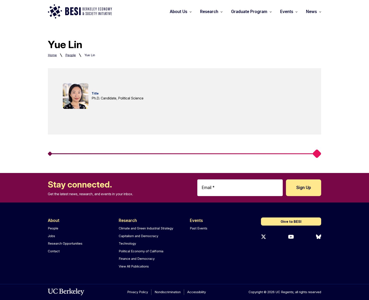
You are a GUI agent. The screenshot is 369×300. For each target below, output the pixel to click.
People (70, 55)
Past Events (198, 228)
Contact (54, 251)
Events (196, 220)
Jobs (51, 236)
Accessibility (196, 292)
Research (128, 220)
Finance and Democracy (137, 259)
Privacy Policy (137, 292)
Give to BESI (291, 221)
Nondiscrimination (168, 292)
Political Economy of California (141, 251)
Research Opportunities (65, 243)
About (53, 220)
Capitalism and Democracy (138, 236)
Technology (127, 243)
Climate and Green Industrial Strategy (146, 228)
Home (52, 55)
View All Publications (134, 266)
